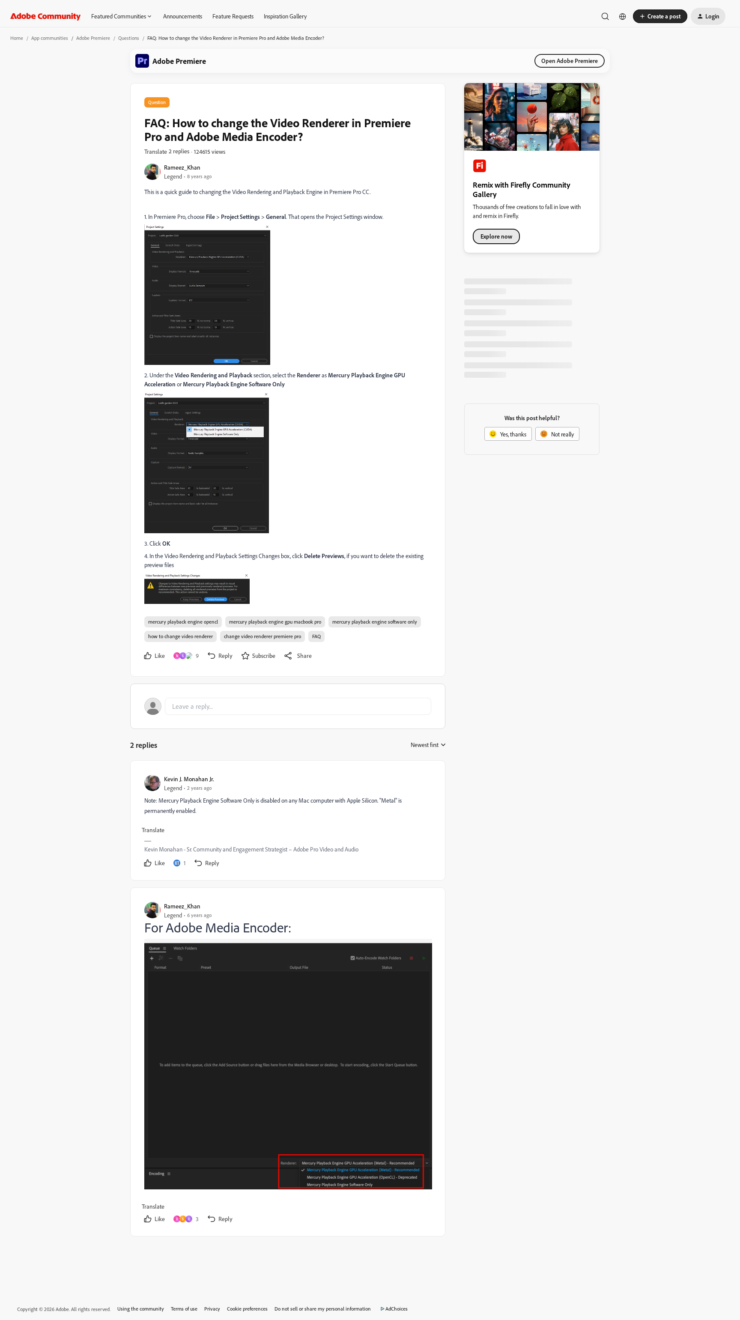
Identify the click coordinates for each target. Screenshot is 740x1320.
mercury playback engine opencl (183, 621)
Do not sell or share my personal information (323, 1308)
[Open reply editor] (288, 706)
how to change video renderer (180, 636)
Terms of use (184, 1308)
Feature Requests (233, 16)
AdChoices (396, 1308)
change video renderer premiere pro (262, 636)
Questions (128, 38)
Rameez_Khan (182, 167)
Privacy (212, 1308)
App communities (49, 38)
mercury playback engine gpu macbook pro (275, 621)
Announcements (182, 16)
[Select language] (623, 16)
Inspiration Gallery (285, 16)
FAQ (316, 636)
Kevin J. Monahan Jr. (189, 778)
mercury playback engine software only (374, 621)
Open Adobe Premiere (569, 60)
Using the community (140, 1308)
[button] (660, 16)
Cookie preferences (247, 1308)
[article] (287, 822)
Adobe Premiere (93, 38)
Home (16, 38)
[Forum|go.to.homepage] (45, 16)
